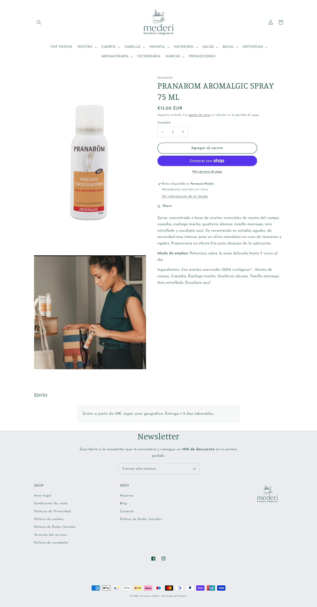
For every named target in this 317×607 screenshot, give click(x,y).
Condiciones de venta (51, 503)
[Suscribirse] (194, 468)
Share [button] (167, 206)
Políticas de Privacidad (52, 511)
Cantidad (163, 123)
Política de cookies (49, 519)
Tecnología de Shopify (174, 596)
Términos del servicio (50, 535)
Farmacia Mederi (150, 596)
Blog (123, 503)
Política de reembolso (51, 542)
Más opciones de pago (207, 171)
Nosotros (127, 495)
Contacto (127, 511)
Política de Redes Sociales (55, 527)
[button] (39, 22)
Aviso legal (42, 495)
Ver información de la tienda (185, 196)
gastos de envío (199, 115)
